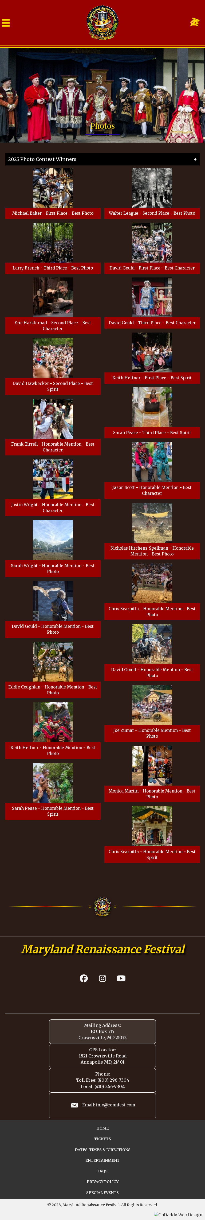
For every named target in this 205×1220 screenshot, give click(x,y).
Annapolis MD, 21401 (102, 1062)
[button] (84, 978)
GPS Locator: (102, 1049)
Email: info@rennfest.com (108, 1104)
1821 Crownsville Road (103, 1056)
